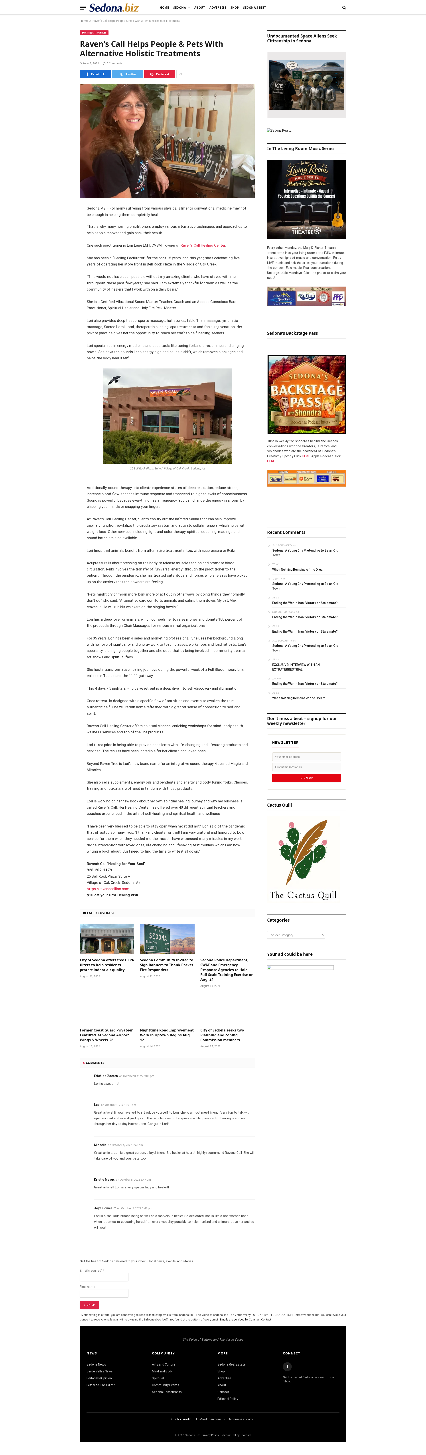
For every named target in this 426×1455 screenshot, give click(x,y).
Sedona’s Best (254, 8)
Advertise (217, 8)
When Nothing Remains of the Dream (298, 569)
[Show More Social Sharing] (180, 74)
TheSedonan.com (208, 1419)
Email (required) (92, 1270)
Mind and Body (162, 1371)
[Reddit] (64, 276)
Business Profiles (94, 32)
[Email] (64, 265)
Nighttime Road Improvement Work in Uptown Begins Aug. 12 (167, 1035)
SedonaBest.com (240, 1419)
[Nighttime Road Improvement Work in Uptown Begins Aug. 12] (167, 1009)
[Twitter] (64, 231)
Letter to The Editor (101, 1385)
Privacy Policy (210, 1435)
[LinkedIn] (64, 242)
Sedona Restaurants (167, 1392)
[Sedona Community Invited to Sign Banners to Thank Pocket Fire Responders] (167, 939)
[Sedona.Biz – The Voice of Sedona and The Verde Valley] (114, 7)
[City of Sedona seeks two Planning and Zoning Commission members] (227, 1009)
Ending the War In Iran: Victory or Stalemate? (305, 603)
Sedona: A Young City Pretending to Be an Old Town (305, 553)
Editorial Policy (227, 1399)
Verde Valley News (100, 1371)
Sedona (179, 8)
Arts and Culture (163, 1364)
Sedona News (96, 1364)
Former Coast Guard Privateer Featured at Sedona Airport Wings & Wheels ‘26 (106, 1035)
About (199, 8)
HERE (306, 456)
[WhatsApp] (64, 288)
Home (164, 8)
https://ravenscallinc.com (108, 889)
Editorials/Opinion (99, 1378)
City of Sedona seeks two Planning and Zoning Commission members (222, 1035)
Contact (223, 1392)
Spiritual (158, 1378)
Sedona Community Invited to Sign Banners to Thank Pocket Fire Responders (166, 965)
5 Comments (114, 63)
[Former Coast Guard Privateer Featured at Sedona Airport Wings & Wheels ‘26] (107, 1009)
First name (87, 1287)
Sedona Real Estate (231, 1364)
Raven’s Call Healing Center (203, 245)
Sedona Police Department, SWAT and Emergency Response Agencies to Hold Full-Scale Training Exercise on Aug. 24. (227, 970)
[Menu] (83, 8)
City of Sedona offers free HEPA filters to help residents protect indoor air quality (107, 965)
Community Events (165, 1385)
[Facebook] (64, 220)
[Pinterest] (64, 254)
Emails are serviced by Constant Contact (245, 1319)
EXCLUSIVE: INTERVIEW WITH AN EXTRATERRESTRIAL (296, 667)
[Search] (343, 8)
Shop (235, 8)
